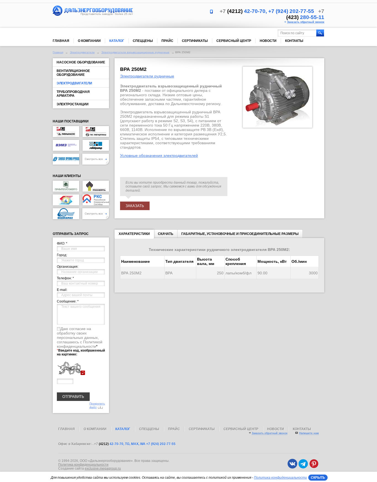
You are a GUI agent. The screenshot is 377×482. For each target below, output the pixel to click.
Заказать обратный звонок (305, 21)
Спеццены (143, 41)
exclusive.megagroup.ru (103, 468)
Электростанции (73, 104)
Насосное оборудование (81, 62)
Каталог (116, 41)
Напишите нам (309, 433)
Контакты (294, 41)
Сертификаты (195, 41)
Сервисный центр (233, 41)
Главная (61, 41)
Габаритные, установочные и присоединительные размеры (240, 234)
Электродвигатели (82, 52)
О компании (89, 41)
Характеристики (134, 234)
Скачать (165, 234)
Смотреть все (94, 158)
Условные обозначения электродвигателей (159, 155)
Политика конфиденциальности (83, 465)
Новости (268, 41)
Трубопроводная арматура (73, 94)
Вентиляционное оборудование (73, 73)
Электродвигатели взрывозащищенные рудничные (135, 52)
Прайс (167, 41)
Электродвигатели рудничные (147, 76)
